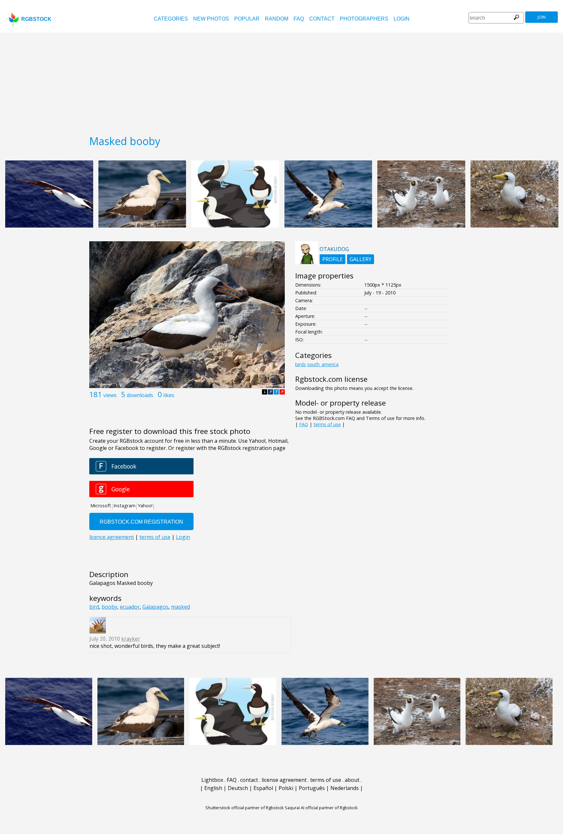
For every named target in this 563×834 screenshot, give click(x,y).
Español (263, 788)
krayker (130, 638)
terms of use (327, 424)
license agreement (284, 779)
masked (180, 606)
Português (312, 788)
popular (247, 19)
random (276, 19)
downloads (140, 395)
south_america (323, 364)
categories (171, 19)
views (110, 395)
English (213, 788)
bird (94, 606)
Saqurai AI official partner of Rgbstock (321, 808)
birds (300, 364)
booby (109, 606)
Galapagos (155, 606)
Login (402, 19)
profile (332, 259)
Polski (286, 788)
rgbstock (36, 19)
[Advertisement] (281, 81)
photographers (364, 19)
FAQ (299, 19)
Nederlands (344, 788)
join (542, 17)
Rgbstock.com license (331, 379)
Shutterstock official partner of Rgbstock (244, 808)
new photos (211, 19)
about (352, 779)
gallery (360, 259)
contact (322, 19)
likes (168, 395)
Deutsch (238, 788)
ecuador (130, 606)
